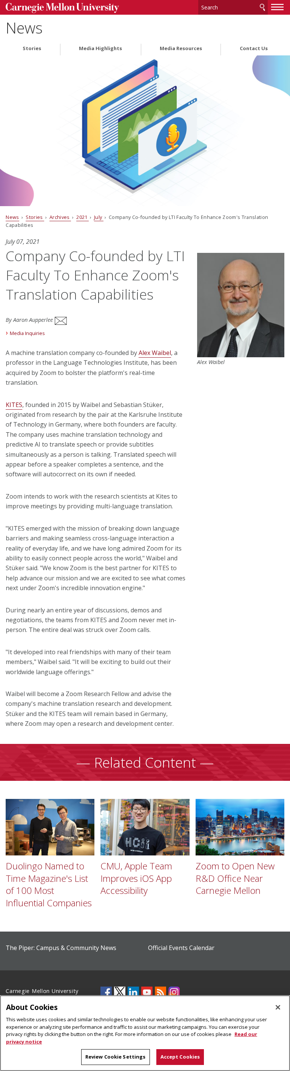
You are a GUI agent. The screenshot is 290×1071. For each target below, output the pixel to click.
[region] (145, 1033)
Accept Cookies (180, 1056)
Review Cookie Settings (115, 1056)
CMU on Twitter (119, 992)
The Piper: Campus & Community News (61, 948)
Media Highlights (100, 48)
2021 (82, 217)
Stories (32, 48)
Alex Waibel (155, 353)
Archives (60, 217)
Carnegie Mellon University (62, 8)
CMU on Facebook (106, 992)
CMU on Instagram (174, 992)
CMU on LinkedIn (133, 992)
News (24, 28)
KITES (14, 405)
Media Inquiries (27, 333)
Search (262, 7)
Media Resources (181, 48)
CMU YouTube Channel (147, 992)
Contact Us (254, 48)
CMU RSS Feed (160, 992)
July (98, 217)
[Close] (278, 1007)
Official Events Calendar (181, 948)
